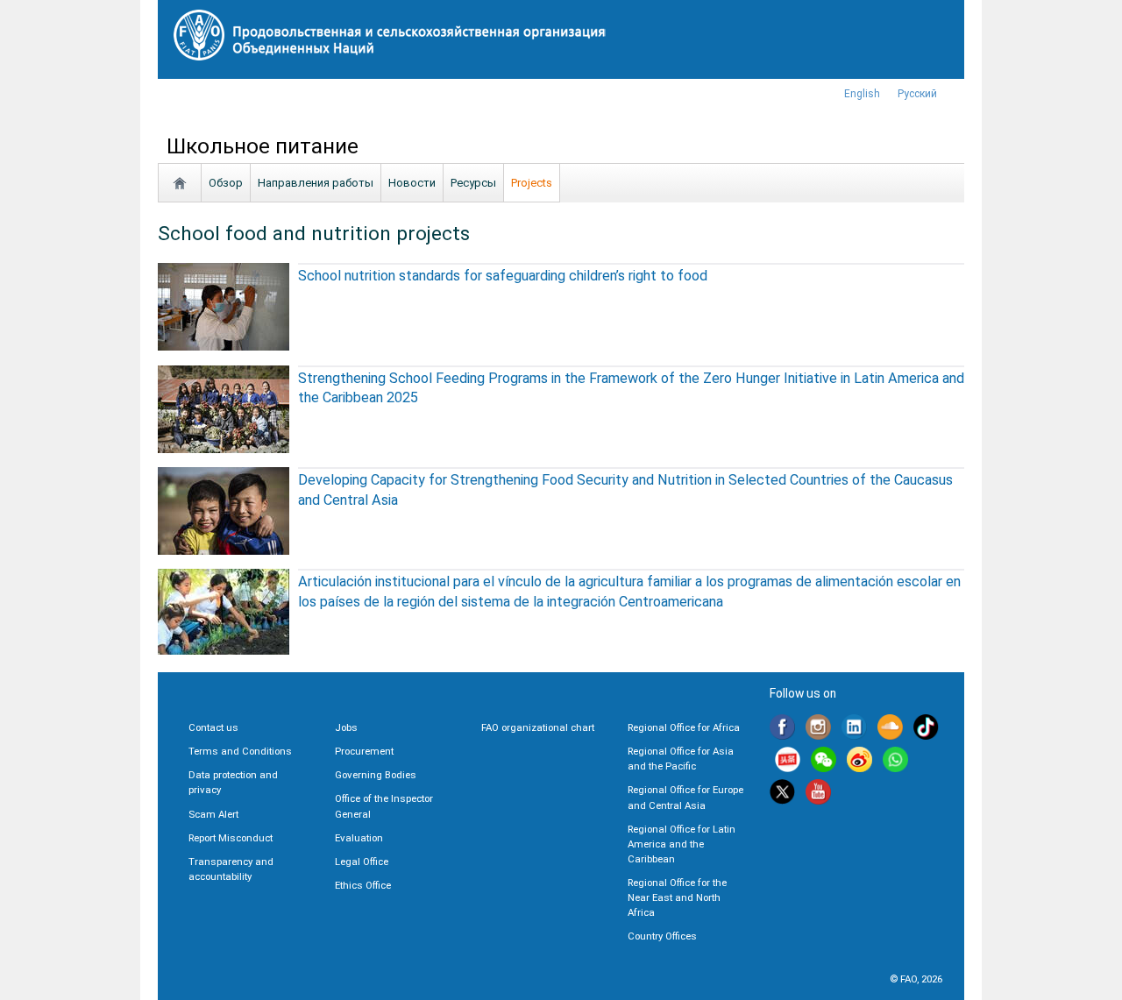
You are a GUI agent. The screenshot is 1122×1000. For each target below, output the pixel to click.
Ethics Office (363, 885)
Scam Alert (213, 814)
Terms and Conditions (240, 751)
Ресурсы (473, 182)
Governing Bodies (375, 775)
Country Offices (662, 936)
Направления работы (315, 182)
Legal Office (361, 861)
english (862, 94)
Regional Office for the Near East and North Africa (677, 897)
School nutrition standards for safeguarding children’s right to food (502, 275)
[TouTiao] (787, 762)
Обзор (226, 182)
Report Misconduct (230, 838)
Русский (917, 94)
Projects (531, 182)
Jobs (346, 727)
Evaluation (359, 838)
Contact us (213, 727)
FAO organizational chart (537, 727)
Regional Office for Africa (684, 727)
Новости (412, 182)
